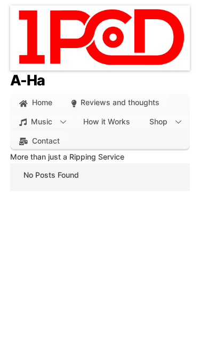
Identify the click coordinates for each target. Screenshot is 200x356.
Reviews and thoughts (118, 102)
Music (40, 121)
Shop (158, 121)
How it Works (106, 121)
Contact (45, 140)
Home (41, 102)
